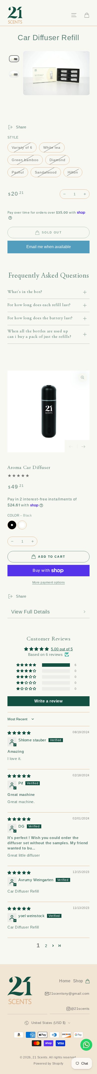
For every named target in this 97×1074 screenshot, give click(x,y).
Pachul (18, 172)
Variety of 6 (22, 147)
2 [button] (46, 946)
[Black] (11, 525)
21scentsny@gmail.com (69, 993)
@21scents (80, 1010)
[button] (26, 665)
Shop (78, 981)
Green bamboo (25, 160)
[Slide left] (71, 446)
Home (64, 981)
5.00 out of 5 (62, 649)
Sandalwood (46, 172)
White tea (51, 147)
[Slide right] (83, 446)
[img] (19, 733)
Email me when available (48, 247)
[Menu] (73, 15)
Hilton (73, 172)
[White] (22, 525)
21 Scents (40, 1057)
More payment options (48, 582)
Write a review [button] (48, 701)
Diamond (57, 160)
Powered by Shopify (48, 1063)
